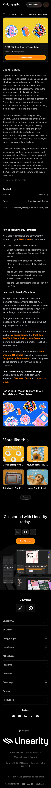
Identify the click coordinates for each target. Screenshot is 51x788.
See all (25, 497)
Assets (23, 14)
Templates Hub (13, 14)
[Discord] (13, 716)
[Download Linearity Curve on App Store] (20, 608)
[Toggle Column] (46, 621)
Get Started (25, 541)
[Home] (11, 4)
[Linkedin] (25, 716)
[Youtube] (37, 716)
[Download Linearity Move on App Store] (30, 608)
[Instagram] (19, 716)
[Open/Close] (45, 4)
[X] (31, 716)
